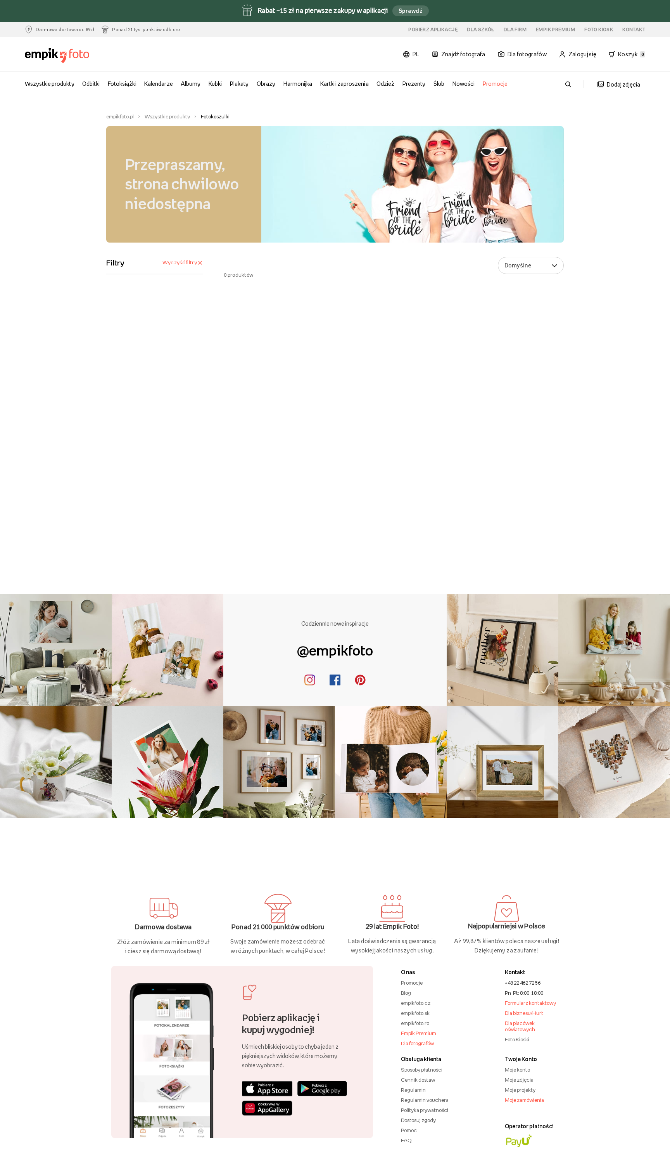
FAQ (406, 1140)
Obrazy (266, 84)
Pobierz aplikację (433, 29)
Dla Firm (515, 29)
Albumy (190, 84)
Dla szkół (480, 29)
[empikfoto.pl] (72, 56)
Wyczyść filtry (179, 262)
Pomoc (409, 1130)
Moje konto (517, 1069)
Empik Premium (555, 29)
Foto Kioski (517, 1039)
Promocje (495, 84)
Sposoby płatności (421, 1069)
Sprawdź (411, 11)
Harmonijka (297, 84)
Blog (406, 993)
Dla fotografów (417, 1043)
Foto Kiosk (598, 29)
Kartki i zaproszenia (344, 84)
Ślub (438, 84)
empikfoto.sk (415, 1013)
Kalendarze (158, 84)
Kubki (215, 84)
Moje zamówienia (524, 1100)
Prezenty (413, 84)
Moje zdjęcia (519, 1079)
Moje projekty (520, 1090)
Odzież (385, 84)
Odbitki (91, 84)
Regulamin (413, 1090)
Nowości (463, 84)
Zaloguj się (582, 54)
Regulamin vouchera (425, 1100)
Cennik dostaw (418, 1079)
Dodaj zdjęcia (623, 84)
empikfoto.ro (415, 1023)
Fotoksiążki (122, 84)
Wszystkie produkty (49, 84)
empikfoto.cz (415, 1003)
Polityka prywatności (424, 1110)
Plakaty (239, 84)
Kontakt (633, 29)
